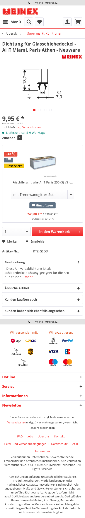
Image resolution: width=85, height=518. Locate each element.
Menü (15, 21)
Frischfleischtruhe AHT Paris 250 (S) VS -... (42, 182)
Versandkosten (16, 422)
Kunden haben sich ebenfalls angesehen (35, 311)
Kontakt (59, 436)
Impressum (42, 451)
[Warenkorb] (78, 22)
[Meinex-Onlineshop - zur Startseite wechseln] (20, 11)
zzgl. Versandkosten (28, 127)
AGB (75, 444)
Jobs (30, 436)
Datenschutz (59, 444)
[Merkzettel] (39, 22)
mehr (28, 277)
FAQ (20, 436)
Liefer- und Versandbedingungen (25, 444)
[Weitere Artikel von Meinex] (72, 57)
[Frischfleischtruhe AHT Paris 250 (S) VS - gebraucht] (42, 162)
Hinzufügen (44, 205)
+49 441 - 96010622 (45, 3)
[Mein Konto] (67, 22)
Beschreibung (15, 262)
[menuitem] (11, 22)
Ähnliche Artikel (17, 288)
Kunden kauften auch (21, 299)
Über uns (43, 436)
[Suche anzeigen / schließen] (28, 22)
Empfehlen (38, 241)
